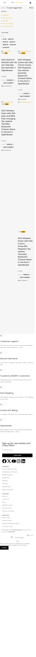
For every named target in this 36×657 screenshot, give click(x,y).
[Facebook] (4, 461)
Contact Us (5, 499)
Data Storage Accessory (9, 469)
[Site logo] (17, 2)
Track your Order (7, 526)
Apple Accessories (7, 489)
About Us (5, 496)
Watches (5, 484)
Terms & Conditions (8, 511)
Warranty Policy (7, 508)
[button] (25, 277)
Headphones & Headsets (9, 472)
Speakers (5, 481)
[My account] (32, 2)
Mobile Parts (6, 478)
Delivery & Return (7, 505)
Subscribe (17, 455)
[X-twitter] (9, 461)
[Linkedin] (23, 461)
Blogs (3, 502)
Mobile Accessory (7, 475)
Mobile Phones (6, 487)
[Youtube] (14, 461)
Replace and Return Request (10, 523)
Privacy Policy (6, 517)
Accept (4, 548)
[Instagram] (18, 461)
